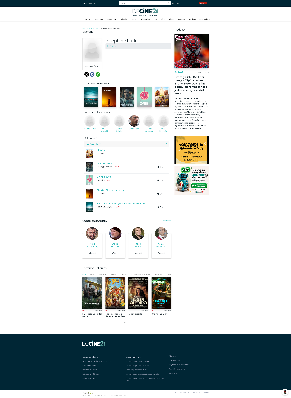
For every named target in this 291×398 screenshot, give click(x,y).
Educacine (172, 356)
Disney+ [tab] (147, 274)
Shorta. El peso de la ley (110, 190)
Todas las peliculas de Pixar (136, 370)
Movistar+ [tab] (103, 274)
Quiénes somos (174, 360)
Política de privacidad (194, 392)
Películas (124, 19)
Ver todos (167, 220)
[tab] (126, 144)
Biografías (145, 19)
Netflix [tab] (92, 274)
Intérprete (111, 46)
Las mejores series (89, 365)
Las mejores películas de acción (137, 361)
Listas (155, 19)
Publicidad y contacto (177, 369)
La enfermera (105, 163)
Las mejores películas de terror (137, 365)
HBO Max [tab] (114, 274)
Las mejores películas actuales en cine (96, 361)
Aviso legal (206, 392)
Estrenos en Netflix (89, 370)
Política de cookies (180, 392)
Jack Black (138, 245)
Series (134, 19)
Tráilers (163, 19)
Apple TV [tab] (158, 274)
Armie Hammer (161, 245)
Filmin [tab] (124, 274)
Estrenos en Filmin (89, 378)
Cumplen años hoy (94, 220)
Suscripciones (205, 19)
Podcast (192, 19)
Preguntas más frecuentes (179, 365)
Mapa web (173, 373)
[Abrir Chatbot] (285, 392)
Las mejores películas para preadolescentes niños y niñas (145, 379)
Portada (85, 28)
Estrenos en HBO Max (90, 374)
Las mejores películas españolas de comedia (142, 374)
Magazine (182, 19)
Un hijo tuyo (104, 176)
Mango (101, 150)
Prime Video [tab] (136, 274)
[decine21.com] (93, 343)
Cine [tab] (84, 274)
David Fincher (115, 245)
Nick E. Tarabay (92, 245)
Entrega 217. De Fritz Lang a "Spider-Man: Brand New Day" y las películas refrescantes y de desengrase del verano (190, 85)
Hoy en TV (91, 3)
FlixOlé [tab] (168, 274)
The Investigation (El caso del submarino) (121, 203)
